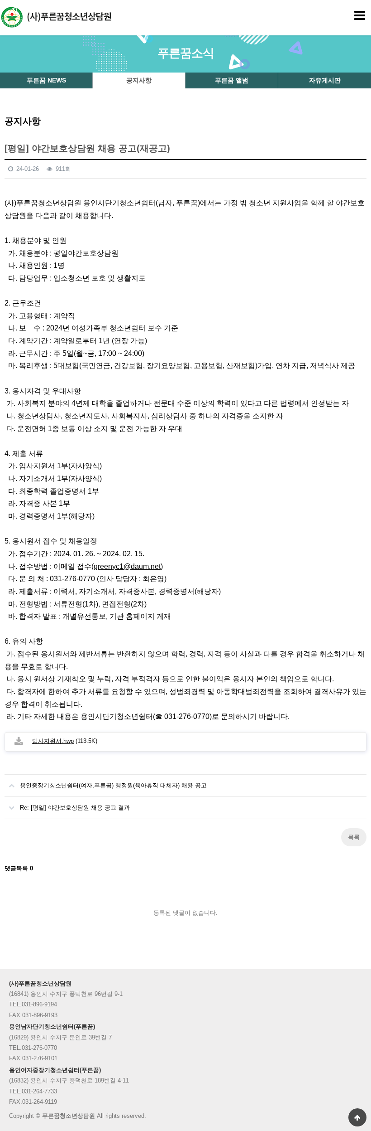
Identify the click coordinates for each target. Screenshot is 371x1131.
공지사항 (139, 80)
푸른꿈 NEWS (46, 80)
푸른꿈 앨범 (231, 80)
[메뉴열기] (359, 16)
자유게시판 (325, 80)
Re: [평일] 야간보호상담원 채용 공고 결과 (75, 807)
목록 (354, 837)
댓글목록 (19, 868)
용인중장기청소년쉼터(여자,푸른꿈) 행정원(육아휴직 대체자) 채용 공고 (113, 785)
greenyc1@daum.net (127, 566)
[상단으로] (357, 1117)
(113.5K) (64, 741)
